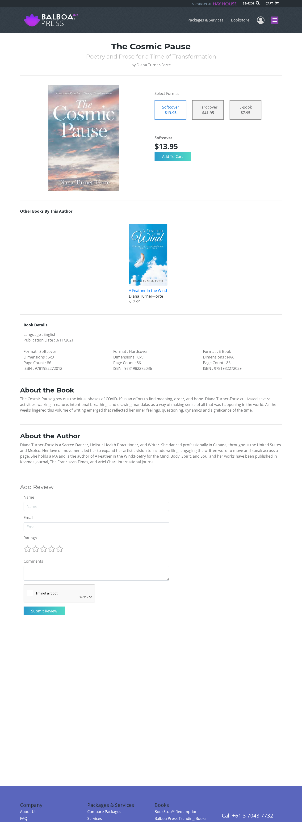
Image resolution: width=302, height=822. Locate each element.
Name (29, 497)
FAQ (23, 818)
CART (270, 3)
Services (94, 818)
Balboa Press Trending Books (180, 818)
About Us (28, 811)
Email (28, 517)
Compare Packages (104, 811)
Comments (33, 561)
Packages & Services (205, 20)
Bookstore (240, 20)
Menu (276, 20)
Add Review (37, 487)
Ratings (30, 537)
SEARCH (249, 3)
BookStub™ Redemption (176, 811)
